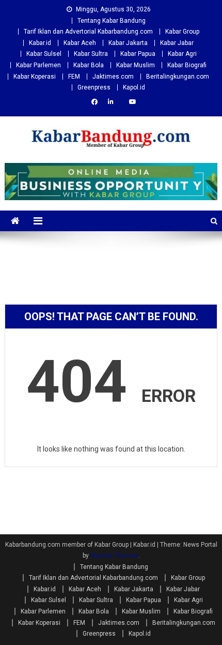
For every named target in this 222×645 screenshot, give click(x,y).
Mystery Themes (114, 555)
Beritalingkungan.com (177, 76)
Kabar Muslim (135, 65)
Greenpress (93, 87)
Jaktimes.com (113, 76)
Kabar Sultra (91, 53)
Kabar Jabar (177, 43)
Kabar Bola (88, 65)
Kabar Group (182, 31)
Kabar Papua (137, 53)
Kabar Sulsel (43, 53)
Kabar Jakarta (128, 43)
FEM (74, 76)
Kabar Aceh (80, 43)
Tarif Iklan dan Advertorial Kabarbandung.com (88, 31)
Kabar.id (40, 43)
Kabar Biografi (187, 65)
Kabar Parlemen (38, 65)
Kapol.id (134, 87)
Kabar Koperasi (34, 76)
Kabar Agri (182, 53)
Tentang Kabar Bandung (111, 20)
